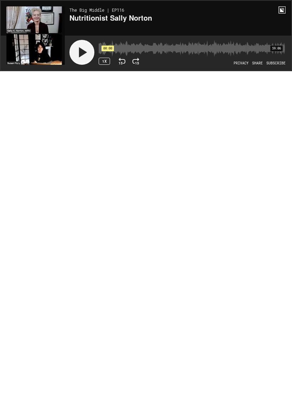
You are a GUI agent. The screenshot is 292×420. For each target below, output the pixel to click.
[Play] (81, 52)
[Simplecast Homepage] (282, 10)
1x (104, 61)
